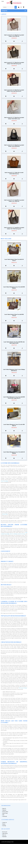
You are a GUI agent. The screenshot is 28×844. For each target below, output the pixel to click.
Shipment (4, 810)
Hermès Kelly (5, 514)
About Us (4, 808)
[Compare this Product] (22, 41)
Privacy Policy (5, 811)
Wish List (4, 835)
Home (3, 1)
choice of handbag (4, 481)
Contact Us (4, 822)
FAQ (3, 814)
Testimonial (4, 816)
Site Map (4, 825)
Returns (3, 824)
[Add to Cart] (6, 41)
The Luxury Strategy (23, 687)
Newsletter (4, 836)
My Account (4, 831)
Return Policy (5, 813)
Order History (5, 833)
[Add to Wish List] (14, 41)
